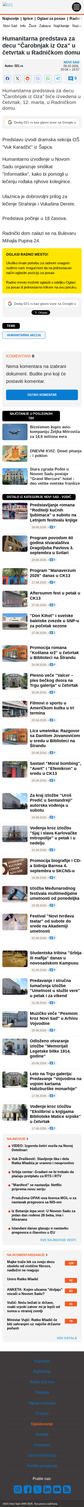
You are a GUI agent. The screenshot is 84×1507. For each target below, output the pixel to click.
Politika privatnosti (42, 1466)
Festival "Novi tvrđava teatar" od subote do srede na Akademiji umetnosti (52, 924)
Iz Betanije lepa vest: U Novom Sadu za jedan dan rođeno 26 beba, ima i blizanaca (43, 1215)
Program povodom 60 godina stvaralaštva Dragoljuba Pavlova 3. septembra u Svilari (52, 545)
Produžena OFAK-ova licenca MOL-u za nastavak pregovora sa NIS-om (44, 1200)
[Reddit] (28, 78)
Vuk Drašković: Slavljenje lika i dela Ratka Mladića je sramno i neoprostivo (43, 1161)
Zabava (45, 26)
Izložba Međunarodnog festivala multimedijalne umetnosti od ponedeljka (54, 893)
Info (23, 26)
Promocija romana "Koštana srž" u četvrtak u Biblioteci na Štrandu (54, 652)
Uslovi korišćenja (42, 1455)
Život (32, 26)
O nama (42, 1413)
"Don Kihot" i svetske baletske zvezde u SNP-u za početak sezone (54, 620)
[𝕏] (17, 78)
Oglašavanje (42, 1424)
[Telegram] (58, 78)
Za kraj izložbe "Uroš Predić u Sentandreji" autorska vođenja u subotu (51, 803)
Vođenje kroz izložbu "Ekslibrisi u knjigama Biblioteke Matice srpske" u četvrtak (55, 1114)
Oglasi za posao (51, 19)
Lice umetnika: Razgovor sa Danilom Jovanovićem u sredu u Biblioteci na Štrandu (55, 738)
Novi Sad (10, 26)
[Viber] (38, 78)
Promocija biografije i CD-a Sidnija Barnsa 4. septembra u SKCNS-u (55, 865)
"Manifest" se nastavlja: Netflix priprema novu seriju (37, 1187)
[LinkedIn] (47, 1489)
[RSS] (66, 1489)
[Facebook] (7, 78)
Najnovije (10, 19)
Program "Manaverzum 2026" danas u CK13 (53, 573)
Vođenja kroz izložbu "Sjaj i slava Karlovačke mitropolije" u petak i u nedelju (53, 835)
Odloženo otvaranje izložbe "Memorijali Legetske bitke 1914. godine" (50, 1048)
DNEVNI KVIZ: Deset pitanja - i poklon (55, 453)
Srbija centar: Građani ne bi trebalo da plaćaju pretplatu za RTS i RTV (43, 1174)
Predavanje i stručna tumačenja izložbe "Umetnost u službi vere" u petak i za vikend (55, 988)
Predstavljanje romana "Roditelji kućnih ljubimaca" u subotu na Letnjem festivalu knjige (53, 512)
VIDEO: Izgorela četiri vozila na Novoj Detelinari (42, 1148)
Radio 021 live (42, 1382)
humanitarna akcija (24, 335)
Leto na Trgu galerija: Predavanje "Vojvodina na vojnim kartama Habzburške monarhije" (55, 1081)
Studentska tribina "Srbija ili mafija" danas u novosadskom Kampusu (55, 958)
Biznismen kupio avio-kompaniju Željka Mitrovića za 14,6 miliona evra (55, 432)
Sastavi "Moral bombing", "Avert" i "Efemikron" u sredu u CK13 (55, 768)
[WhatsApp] (48, 78)
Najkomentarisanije (26, 1254)
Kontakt (42, 1434)
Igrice (28, 19)
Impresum (42, 1445)
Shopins (42, 1392)
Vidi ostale (67, 1338)
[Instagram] (18, 1489)
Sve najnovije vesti (58, 1240)
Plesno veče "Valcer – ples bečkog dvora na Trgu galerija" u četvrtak (54, 680)
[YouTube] (57, 1489)
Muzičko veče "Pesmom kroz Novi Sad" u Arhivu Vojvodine (54, 1018)
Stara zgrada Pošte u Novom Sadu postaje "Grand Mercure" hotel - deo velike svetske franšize (55, 476)
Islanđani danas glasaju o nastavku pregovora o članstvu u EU (40, 1230)
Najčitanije (61, 26)
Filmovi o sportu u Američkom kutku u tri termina (52, 708)
